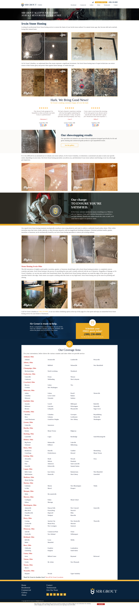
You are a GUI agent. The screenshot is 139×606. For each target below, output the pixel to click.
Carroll (50, 404)
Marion (50, 486)
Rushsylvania (74, 472)
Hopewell (50, 513)
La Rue (27, 488)
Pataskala (73, 461)
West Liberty (74, 474)
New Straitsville (75, 521)
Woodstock (74, 371)
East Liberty (51, 472)
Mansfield (50, 542)
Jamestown (51, 425)
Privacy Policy (72, 603)
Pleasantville (74, 409)
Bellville (27, 540)
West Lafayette (75, 379)
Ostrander (50, 398)
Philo (72, 513)
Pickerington (74, 406)
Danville (50, 450)
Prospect (73, 488)
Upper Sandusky (75, 573)
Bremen (27, 409)
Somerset (73, 526)
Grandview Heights (53, 419)
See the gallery (69, 145)
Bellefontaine (28, 474)
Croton (27, 461)
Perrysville (97, 359)
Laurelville (28, 436)
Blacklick (27, 414)
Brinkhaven (28, 450)
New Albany (74, 419)
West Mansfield (98, 472)
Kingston (50, 550)
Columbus (27, 395)
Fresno (50, 377)
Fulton (49, 500)
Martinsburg (97, 450)
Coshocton (28, 379)
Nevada (50, 573)
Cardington (28, 500)
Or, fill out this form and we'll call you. (92, 337)
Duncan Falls (51, 508)
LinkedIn (61, 594)
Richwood (96, 556)
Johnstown (51, 463)
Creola (27, 562)
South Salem (74, 550)
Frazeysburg (51, 510)
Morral (50, 488)
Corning (27, 521)
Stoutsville (97, 406)
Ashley (27, 393)
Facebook (51, 594)
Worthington (97, 419)
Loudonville (74, 359)
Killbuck (50, 445)
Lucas (49, 540)
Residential (73, 5)
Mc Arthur (51, 562)
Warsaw (73, 377)
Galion (50, 385)
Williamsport (74, 534)
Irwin (26, 556)
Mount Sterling (29, 480)
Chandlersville (29, 513)
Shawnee (73, 523)
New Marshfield (98, 365)
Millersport (74, 404)
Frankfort (50, 548)
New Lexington (52, 526)
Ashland (27, 359)
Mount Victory (52, 431)
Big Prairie (28, 442)
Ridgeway (73, 431)
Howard (73, 453)
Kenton (27, 431)
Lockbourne (74, 417)
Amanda (27, 404)
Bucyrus (27, 385)
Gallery (91, 5)
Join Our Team (52, 590)
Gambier (73, 450)
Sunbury (73, 398)
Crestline (27, 387)
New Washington (53, 387)
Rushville (96, 404)
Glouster (27, 365)
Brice (26, 417)
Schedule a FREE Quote (101, 2)
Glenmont (27, 445)
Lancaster (50, 406)
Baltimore (27, 406)
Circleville (28, 534)
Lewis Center (51, 395)
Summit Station (75, 466)
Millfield (50, 365)
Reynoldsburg (97, 414)
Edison (27, 502)
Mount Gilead (75, 500)
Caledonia (27, 486)
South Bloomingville (99, 436)
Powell (72, 393)
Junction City (51, 521)
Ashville (27, 532)
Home (23, 585)
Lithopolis (50, 409)
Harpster (27, 573)
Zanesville (96, 508)
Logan (49, 436)
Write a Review (93, 2)
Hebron (50, 461)
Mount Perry (51, 523)
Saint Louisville (75, 463)
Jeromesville (51, 359)
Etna (26, 463)
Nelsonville (74, 365)
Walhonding (51, 379)
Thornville (97, 521)
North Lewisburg (52, 371)
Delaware (27, 398)
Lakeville (73, 442)
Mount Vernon (98, 453)
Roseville (73, 515)
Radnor (73, 395)
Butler (26, 542)
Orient (72, 532)
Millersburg (74, 445)
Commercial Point (53, 532)
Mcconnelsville (52, 494)
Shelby (72, 540)
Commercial (83, 5)
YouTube (58, 594)
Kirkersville (51, 466)
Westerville (97, 393)
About (98, 5)
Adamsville (28, 508)
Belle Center (28, 472)
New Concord (75, 508)
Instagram (47, 594)
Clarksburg (28, 550)
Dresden (27, 515)
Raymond (73, 556)
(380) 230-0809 (113, 2)
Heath (49, 459)
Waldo (95, 486)
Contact (116, 5)
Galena (50, 393)
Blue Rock (28, 510)
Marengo (50, 502)
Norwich (73, 510)
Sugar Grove (97, 409)
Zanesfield (97, 474)
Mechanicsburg (29, 371)
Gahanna (50, 417)
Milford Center (52, 556)
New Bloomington (76, 486)
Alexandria (28, 459)
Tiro (72, 385)
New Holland (51, 534)
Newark (73, 459)
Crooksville (28, 523)
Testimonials (107, 5)
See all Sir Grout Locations (54, 577)
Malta (26, 494)
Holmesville (51, 442)
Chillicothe (28, 548)
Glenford (27, 526)
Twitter (54, 594)
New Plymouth (75, 562)
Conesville (28, 377)
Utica (95, 459)
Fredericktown (52, 453)
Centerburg (28, 453)
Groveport (73, 414)
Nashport (50, 515)
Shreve (27, 568)
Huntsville (51, 474)
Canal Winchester (30, 419)
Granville (27, 466)
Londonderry (74, 548)
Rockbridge (74, 436)
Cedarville (28, 425)
